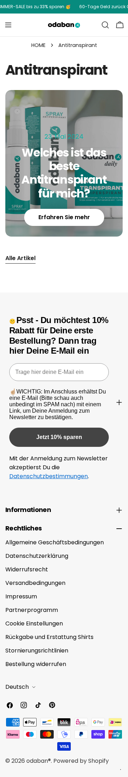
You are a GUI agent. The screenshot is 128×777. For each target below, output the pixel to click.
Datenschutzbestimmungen (48, 476)
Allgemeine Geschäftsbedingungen (54, 542)
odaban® (38, 761)
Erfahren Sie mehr (64, 217)
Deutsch (17, 687)
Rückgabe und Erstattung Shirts (49, 637)
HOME (38, 45)
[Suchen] (105, 25)
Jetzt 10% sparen (59, 437)
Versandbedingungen (35, 583)
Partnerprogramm (31, 610)
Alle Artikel (20, 258)
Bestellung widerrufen (35, 664)
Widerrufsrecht (26, 569)
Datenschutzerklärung (36, 556)
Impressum (21, 596)
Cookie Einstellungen (34, 623)
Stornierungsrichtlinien (36, 650)
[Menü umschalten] (8, 25)
